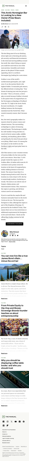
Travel (2, 249)
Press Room (13, 450)
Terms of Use (16, 448)
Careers (17, 446)
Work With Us (24, 446)
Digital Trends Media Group (8, 446)
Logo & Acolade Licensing (8, 438)
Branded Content (6, 442)
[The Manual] (8, 6)
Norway (18, 205)
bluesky (17, 235)
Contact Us (4, 434)
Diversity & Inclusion (7, 448)
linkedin (12, 235)
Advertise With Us (6, 440)
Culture (3, 253)
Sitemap (19, 450)
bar (10, 75)
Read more (4, 298)
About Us (4, 432)
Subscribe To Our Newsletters (9, 429)
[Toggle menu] (26, 5)
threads (15, 235)
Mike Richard (5, 23)
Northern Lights (6, 146)
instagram (10, 235)
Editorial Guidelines (6, 436)
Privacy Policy (6, 450)
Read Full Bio (12, 241)
